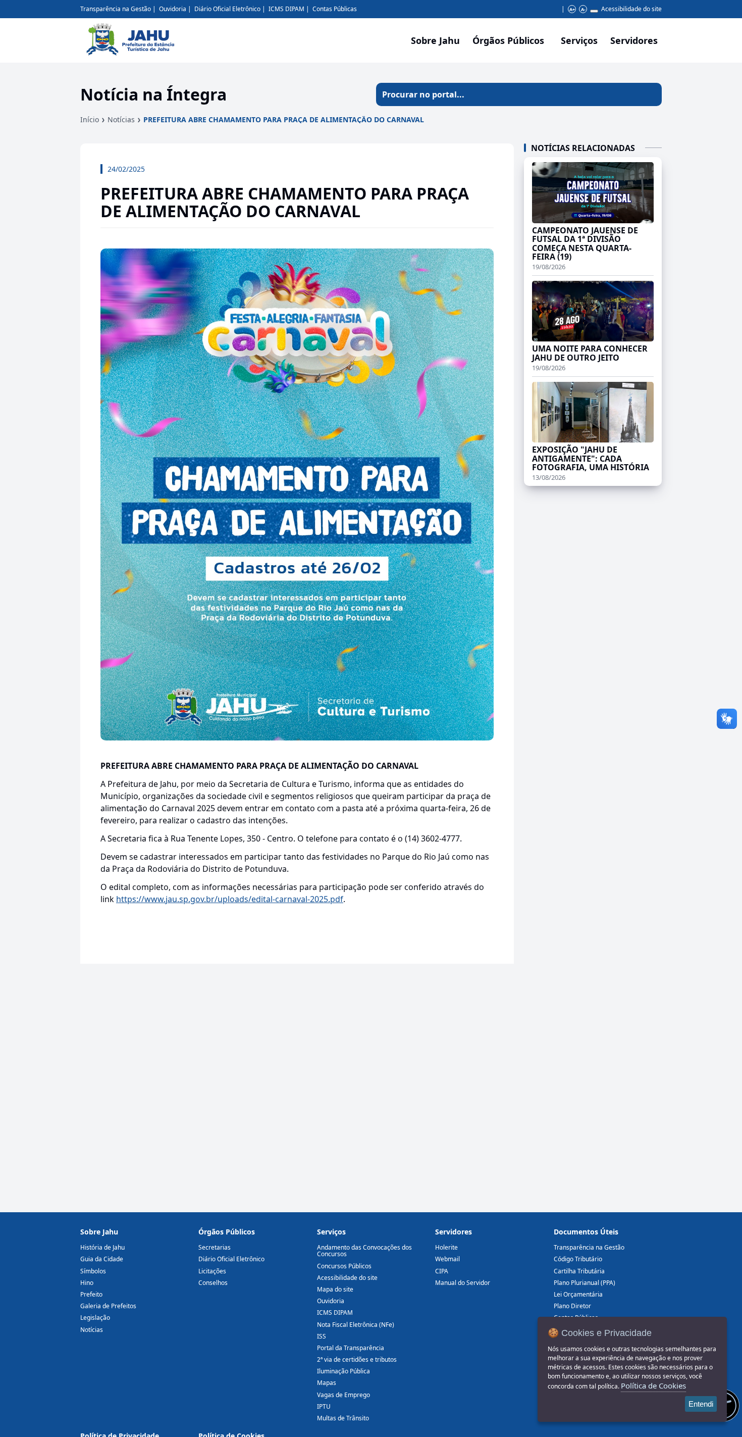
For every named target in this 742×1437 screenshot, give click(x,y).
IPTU (324, 1406)
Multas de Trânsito (343, 1418)
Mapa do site (335, 1289)
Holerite (446, 1247)
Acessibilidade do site (631, 9)
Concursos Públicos (344, 1266)
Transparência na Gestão (115, 9)
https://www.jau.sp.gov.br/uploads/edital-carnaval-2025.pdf (229, 899)
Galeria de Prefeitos (108, 1306)
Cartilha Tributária (579, 1271)
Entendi (700, 1404)
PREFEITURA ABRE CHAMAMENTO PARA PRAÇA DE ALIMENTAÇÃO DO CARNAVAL (283, 119)
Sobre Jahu (435, 40)
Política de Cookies (653, 1385)
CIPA (441, 1271)
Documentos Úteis (586, 1231)
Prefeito (91, 1294)
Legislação (95, 1317)
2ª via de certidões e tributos (357, 1359)
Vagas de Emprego (343, 1395)
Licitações (212, 1271)
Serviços (579, 40)
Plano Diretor (572, 1306)
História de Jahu (102, 1247)
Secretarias (214, 1247)
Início (89, 119)
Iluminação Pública (343, 1371)
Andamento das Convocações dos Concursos (364, 1250)
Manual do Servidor (462, 1282)
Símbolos (93, 1271)
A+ (572, 9)
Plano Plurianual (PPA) (584, 1282)
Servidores (453, 1231)
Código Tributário (578, 1259)
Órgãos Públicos (226, 1231)
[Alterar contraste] (594, 11)
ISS (321, 1336)
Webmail (447, 1259)
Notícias (121, 119)
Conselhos (213, 1282)
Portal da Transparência (350, 1348)
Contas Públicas (334, 9)
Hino (86, 1282)
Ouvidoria (172, 9)
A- (583, 9)
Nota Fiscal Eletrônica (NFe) (355, 1324)
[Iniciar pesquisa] (650, 94)
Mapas (326, 1382)
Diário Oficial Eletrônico (227, 9)
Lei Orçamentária (578, 1294)
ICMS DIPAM (286, 9)
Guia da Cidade (101, 1259)
